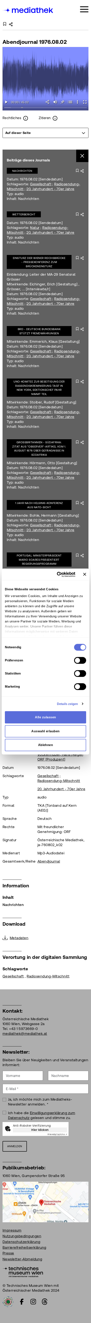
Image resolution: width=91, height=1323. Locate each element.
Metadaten (19, 938)
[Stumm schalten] (55, 102)
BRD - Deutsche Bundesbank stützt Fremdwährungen (39, 331)
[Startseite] (28, 10)
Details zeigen (67, 704)
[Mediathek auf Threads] (44, 1301)
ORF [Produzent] (51, 759)
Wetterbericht (23, 214)
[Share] (47, 102)
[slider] (45, 107)
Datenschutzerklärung (21, 1242)
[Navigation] (84, 9)
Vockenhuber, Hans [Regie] (60, 754)
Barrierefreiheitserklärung (24, 1247)
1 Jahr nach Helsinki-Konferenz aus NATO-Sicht (39, 505)
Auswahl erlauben (45, 731)
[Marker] (70, 102)
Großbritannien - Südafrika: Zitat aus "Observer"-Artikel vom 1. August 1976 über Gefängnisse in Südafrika (39, 448)
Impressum (12, 1230)
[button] (77, 102)
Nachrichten (22, 170)
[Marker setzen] (62, 102)
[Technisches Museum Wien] (23, 1271)
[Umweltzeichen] (8, 1301)
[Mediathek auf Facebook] (22, 1302)
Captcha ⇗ (57, 1134)
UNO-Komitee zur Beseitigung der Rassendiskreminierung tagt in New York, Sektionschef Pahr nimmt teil (39, 388)
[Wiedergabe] (6, 102)
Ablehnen (45, 745)
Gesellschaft (40, 184)
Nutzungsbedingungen (22, 1236)
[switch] (80, 660)
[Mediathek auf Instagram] (33, 1301)
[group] (45, 133)
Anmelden (14, 1146)
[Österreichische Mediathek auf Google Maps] (45, 1201)
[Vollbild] (84, 102)
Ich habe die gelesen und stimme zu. (41, 1115)
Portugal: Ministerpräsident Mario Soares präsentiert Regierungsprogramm (39, 559)
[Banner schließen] (84, 574)
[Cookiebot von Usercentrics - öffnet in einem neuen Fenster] (57, 574)
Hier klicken (40, 1130)
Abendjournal (48, 861)
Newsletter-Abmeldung (22, 1259)
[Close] (82, 156)
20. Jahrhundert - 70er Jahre (50, 189)
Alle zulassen (45, 717)
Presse (8, 1253)
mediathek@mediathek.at (25, 1033)
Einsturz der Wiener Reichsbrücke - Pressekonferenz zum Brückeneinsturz (39, 262)
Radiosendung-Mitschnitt (58, 781)
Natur (34, 228)
